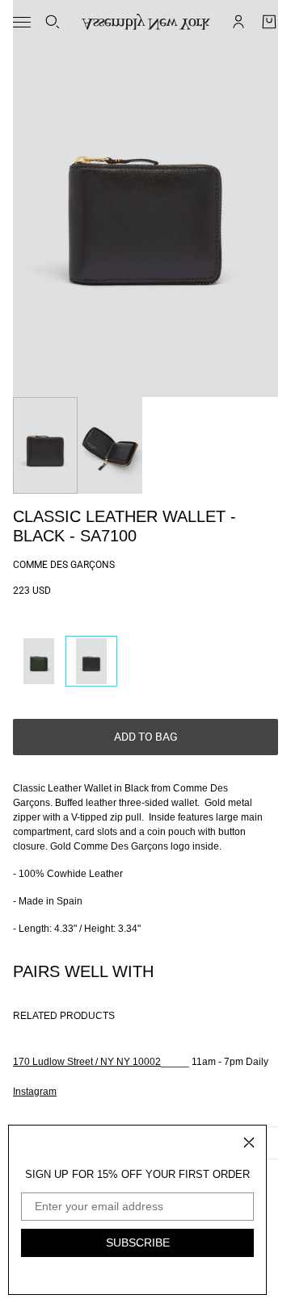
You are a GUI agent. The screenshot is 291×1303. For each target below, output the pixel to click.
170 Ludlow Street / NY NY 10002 (87, 1061)
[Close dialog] (249, 1142)
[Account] (238, 22)
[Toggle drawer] (22, 22)
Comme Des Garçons (64, 564)
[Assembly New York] (146, 22)
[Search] (52, 22)
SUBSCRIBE (138, 1242)
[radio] (39, 661)
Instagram (35, 1091)
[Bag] (269, 22)
